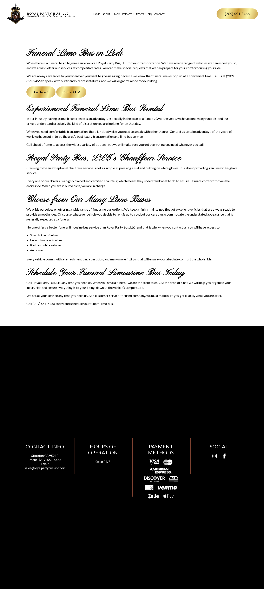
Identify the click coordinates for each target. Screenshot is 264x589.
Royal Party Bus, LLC (48, 13)
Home (96, 14)
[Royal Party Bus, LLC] (15, 14)
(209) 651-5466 (237, 14)
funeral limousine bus (73, 227)
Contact (159, 14)
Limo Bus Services (122, 14)
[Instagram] (214, 456)
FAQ (150, 14)
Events (140, 14)
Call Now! (41, 92)
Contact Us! (71, 92)
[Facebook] (224, 456)
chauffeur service (81, 168)
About (106, 14)
